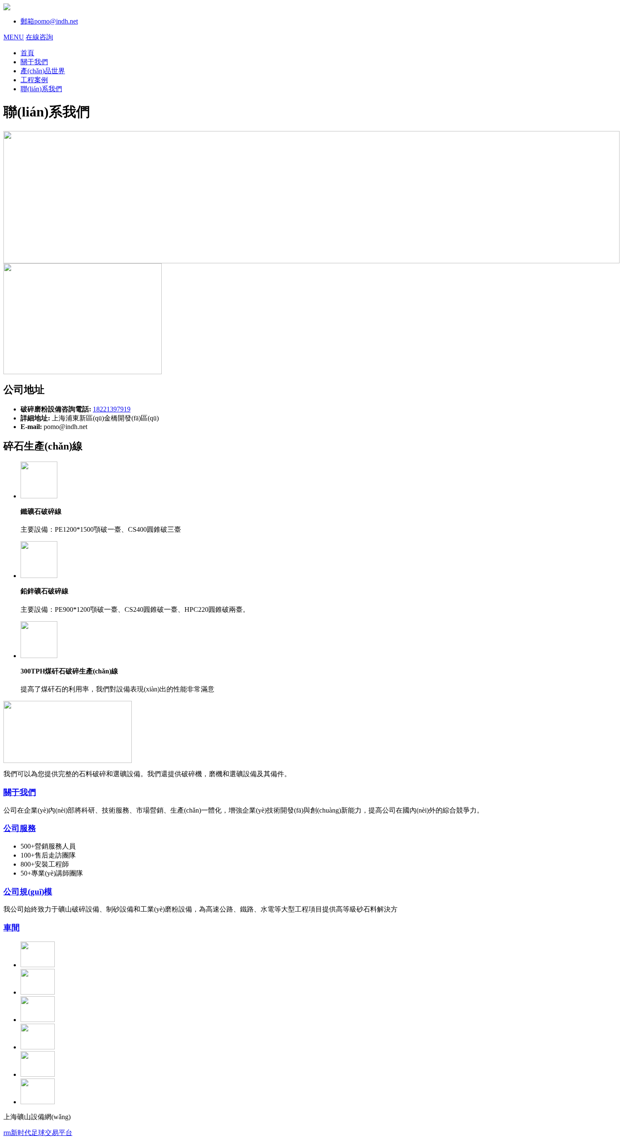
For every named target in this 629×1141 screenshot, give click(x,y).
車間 (11, 927)
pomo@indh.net (49, 21)
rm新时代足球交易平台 (37, 1132)
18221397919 (112, 409)
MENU (13, 37)
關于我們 (19, 792)
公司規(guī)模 (27, 891)
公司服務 (19, 828)
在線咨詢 (39, 37)
